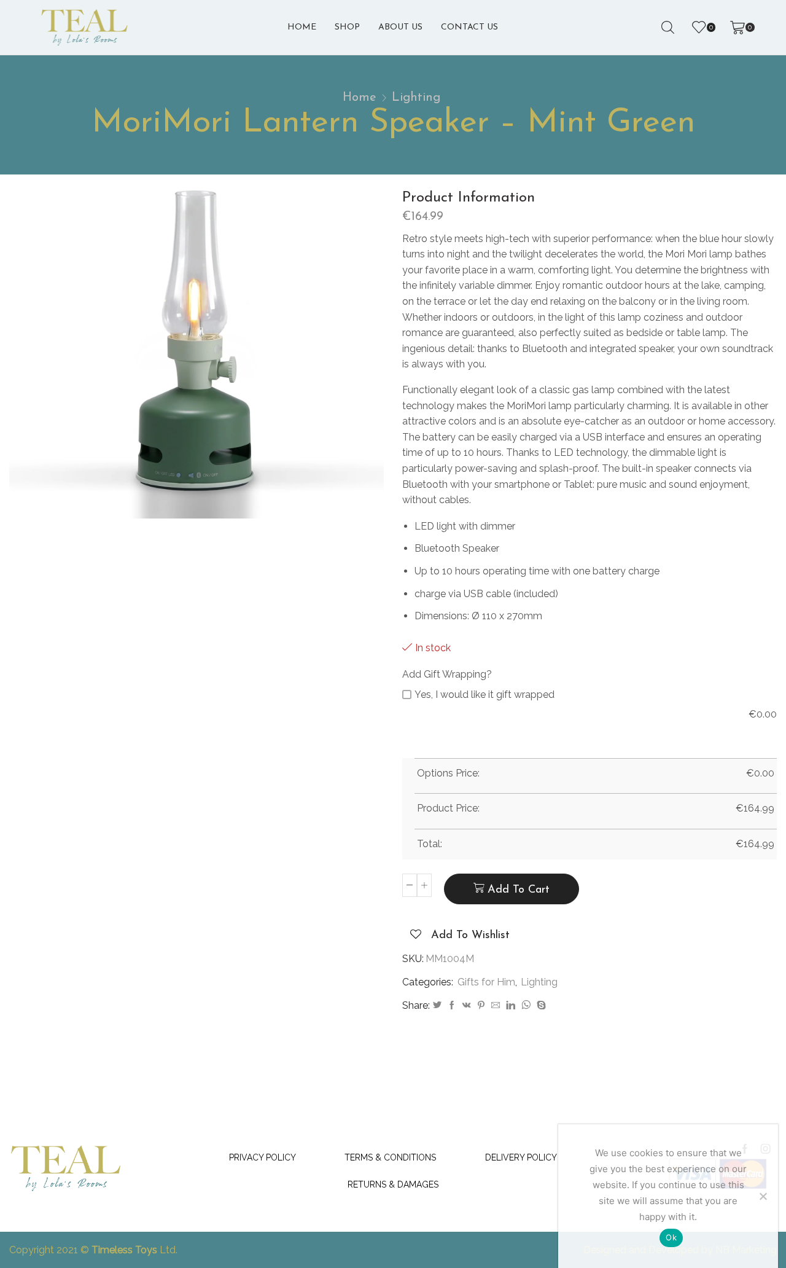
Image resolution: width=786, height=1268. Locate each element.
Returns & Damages (393, 1184)
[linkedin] (510, 1006)
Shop (347, 27)
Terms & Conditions (390, 1157)
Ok (671, 1237)
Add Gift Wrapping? (447, 674)
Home (301, 27)
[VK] (466, 1006)
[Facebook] (452, 1006)
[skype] (540, 1006)
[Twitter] (437, 1006)
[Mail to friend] (495, 1006)
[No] (763, 1196)
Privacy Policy (262, 1157)
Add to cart (519, 890)
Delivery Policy (521, 1157)
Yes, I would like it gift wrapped (484, 694)
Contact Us (469, 27)
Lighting (416, 98)
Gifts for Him (486, 982)
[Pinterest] (481, 1006)
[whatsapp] (526, 1006)
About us (400, 27)
